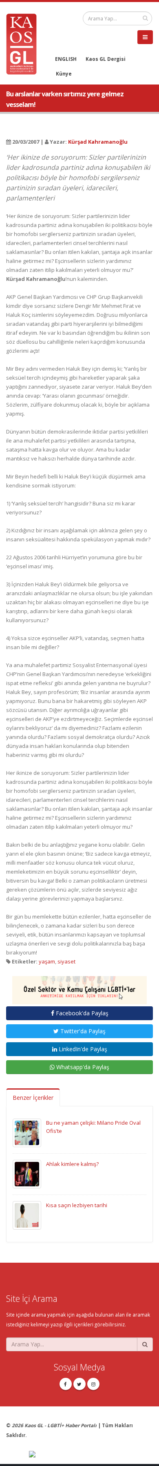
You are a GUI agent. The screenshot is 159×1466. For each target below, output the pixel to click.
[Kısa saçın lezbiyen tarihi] (27, 1214)
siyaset (66, 961)
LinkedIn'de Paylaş (82, 1049)
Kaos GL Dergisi (106, 59)
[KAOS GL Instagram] (93, 1384)
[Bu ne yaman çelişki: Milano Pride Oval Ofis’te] (27, 1132)
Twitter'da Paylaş (82, 1031)
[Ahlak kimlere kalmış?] (27, 1173)
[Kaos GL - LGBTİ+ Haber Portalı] (24, 43)
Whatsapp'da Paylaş (82, 1067)
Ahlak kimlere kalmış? (72, 1164)
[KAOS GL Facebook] (66, 1384)
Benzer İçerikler (33, 1097)
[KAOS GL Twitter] (79, 1384)
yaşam (47, 961)
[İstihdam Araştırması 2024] (79, 986)
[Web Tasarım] (91, 1454)
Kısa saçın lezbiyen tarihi (76, 1205)
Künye (64, 73)
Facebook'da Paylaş (81, 1013)
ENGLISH (66, 59)
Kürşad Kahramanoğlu (98, 141)
